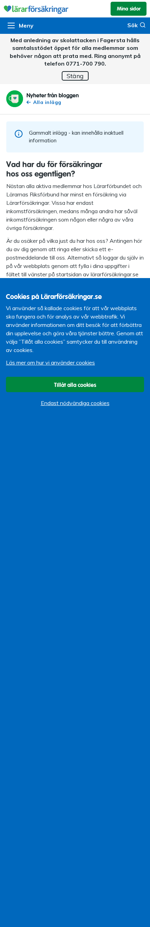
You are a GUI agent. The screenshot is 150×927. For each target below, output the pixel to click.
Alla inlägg (47, 102)
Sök (132, 25)
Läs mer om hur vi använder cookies (50, 362)
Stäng (75, 76)
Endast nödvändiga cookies (75, 402)
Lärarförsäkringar (75, 8)
